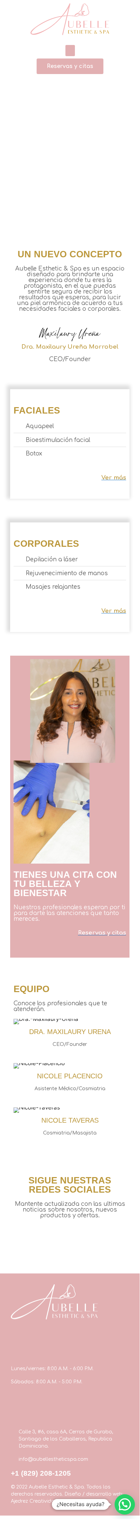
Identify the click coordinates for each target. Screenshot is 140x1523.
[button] (70, 50)
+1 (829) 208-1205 (41, 1473)
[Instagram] (61, 1230)
